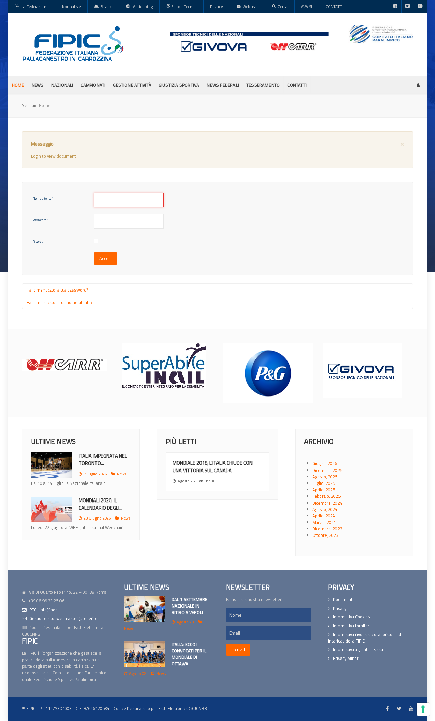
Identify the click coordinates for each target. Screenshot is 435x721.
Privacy (339, 608)
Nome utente (43, 198)
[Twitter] (407, 6)
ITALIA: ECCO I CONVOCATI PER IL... (100, 510)
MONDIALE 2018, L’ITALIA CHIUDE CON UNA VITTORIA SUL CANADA (213, 466)
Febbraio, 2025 (326, 496)
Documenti (343, 599)
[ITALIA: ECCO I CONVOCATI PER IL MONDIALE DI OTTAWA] (144, 654)
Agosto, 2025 (324, 476)
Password (41, 220)
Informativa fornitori (351, 625)
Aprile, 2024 (323, 515)
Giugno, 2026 (324, 463)
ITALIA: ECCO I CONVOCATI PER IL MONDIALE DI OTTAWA (189, 654)
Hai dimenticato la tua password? (57, 289)
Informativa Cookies (351, 617)
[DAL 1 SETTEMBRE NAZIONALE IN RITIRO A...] (51, 465)
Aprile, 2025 (323, 489)
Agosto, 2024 (324, 509)
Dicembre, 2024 (327, 502)
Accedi (105, 258)
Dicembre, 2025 (327, 470)
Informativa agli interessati (358, 649)
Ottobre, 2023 (325, 535)
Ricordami (40, 241)
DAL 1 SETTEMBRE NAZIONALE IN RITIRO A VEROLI (189, 606)
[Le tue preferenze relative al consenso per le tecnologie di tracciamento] (423, 709)
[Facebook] (395, 6)
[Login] (418, 84)
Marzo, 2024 (324, 522)
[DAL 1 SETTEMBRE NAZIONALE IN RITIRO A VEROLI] (144, 609)
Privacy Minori (346, 658)
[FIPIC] (73, 43)
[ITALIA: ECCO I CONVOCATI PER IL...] (51, 516)
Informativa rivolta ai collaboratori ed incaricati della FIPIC (364, 637)
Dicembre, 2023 (327, 528)
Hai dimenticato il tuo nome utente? (60, 302)
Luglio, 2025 (323, 483)
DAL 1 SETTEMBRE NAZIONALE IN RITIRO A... (105, 459)
